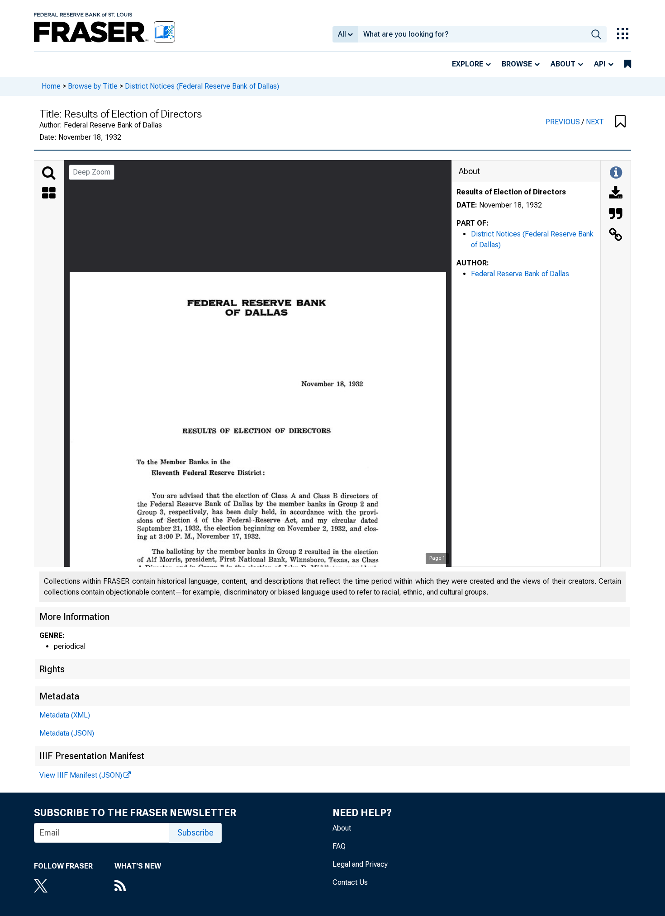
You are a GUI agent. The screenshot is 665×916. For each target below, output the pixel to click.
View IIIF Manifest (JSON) (80, 775)
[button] (620, 122)
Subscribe (195, 832)
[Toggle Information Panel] (616, 173)
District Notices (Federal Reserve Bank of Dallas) (202, 86)
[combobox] (472, 34)
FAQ (339, 846)
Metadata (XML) (64, 715)
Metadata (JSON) (66, 733)
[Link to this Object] (615, 235)
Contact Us (350, 882)
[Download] (615, 194)
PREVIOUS (564, 122)
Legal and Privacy (360, 864)
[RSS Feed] (137, 886)
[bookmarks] (627, 64)
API (600, 64)
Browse (517, 64)
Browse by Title (93, 86)
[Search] (48, 173)
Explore (467, 64)
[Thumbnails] (48, 194)
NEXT (595, 122)
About (563, 64)
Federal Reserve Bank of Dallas (520, 273)
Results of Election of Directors (511, 192)
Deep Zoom (91, 172)
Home (51, 86)
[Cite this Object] (615, 215)
